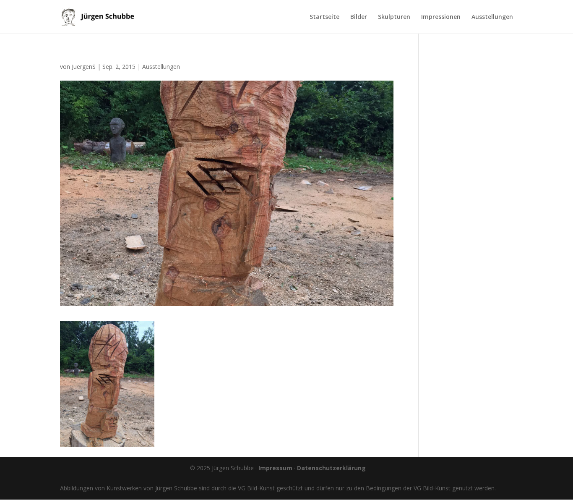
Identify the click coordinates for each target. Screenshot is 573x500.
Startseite (324, 17)
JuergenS (84, 67)
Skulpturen (394, 17)
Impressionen (441, 17)
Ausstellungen (492, 17)
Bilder (358, 17)
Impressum (275, 468)
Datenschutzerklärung (331, 468)
